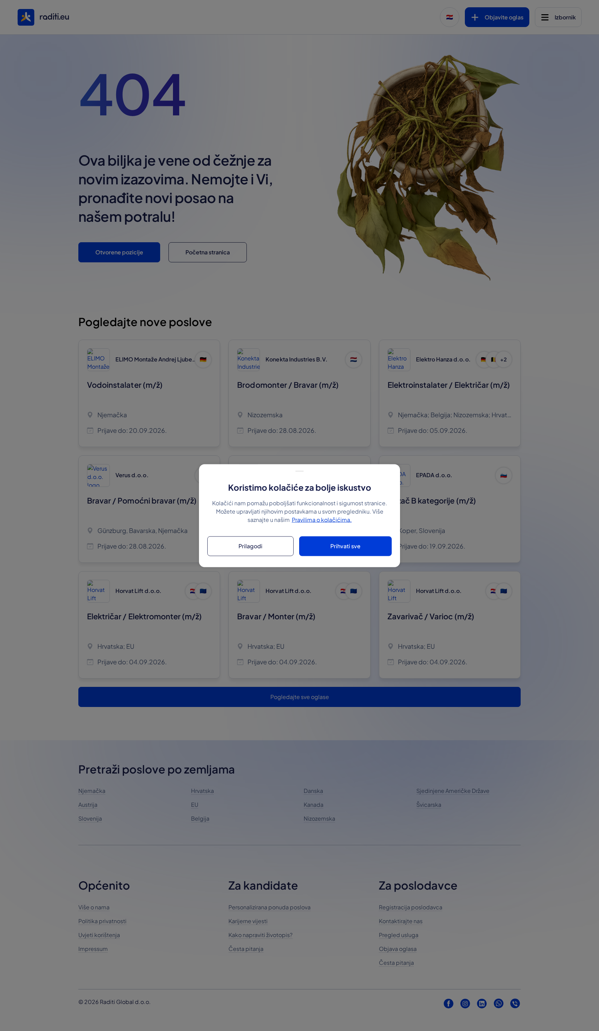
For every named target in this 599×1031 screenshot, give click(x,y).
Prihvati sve (345, 546)
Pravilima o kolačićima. (322, 519)
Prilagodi (250, 546)
